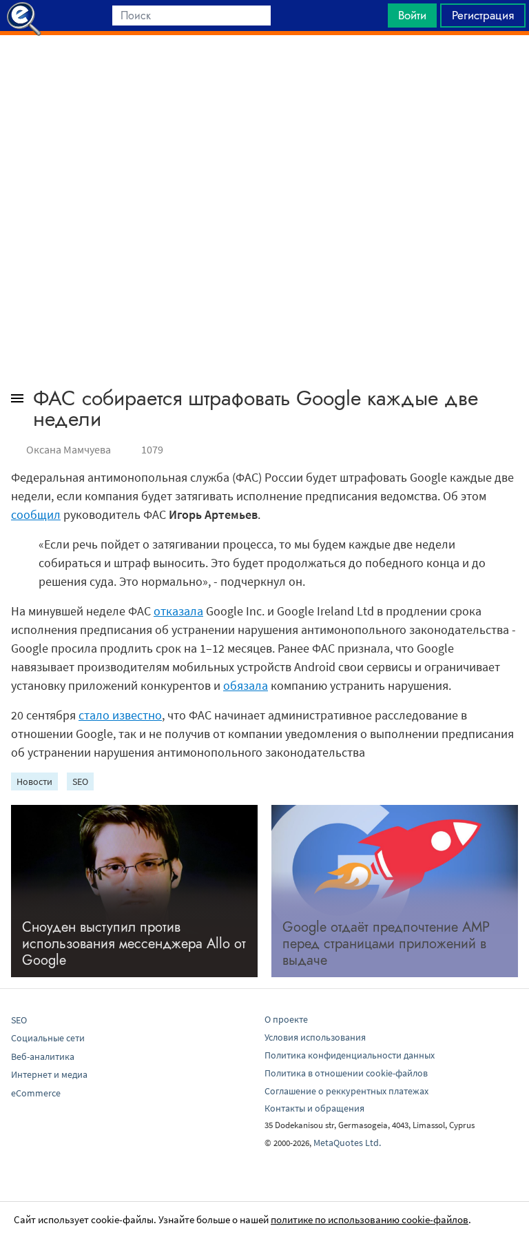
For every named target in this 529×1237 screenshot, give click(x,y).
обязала (245, 685)
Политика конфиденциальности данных (349, 1055)
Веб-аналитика (42, 1056)
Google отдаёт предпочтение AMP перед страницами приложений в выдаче (386, 943)
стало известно (120, 715)
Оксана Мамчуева (68, 449)
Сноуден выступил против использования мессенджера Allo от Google (134, 943)
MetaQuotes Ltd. (347, 1142)
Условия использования (315, 1037)
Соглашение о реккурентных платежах (346, 1091)
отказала (178, 611)
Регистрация (483, 15)
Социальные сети (48, 1038)
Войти (412, 15)
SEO (80, 781)
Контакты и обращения (314, 1108)
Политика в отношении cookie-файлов (346, 1073)
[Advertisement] (264, 69)
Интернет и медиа (49, 1074)
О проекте (286, 1019)
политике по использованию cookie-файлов (369, 1219)
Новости (34, 781)
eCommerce (36, 1093)
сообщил (36, 514)
